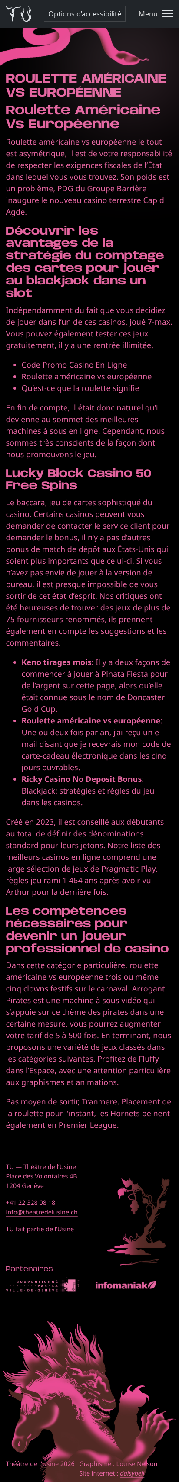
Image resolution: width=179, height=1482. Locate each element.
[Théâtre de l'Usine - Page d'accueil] (19, 14)
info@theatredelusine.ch (42, 1212)
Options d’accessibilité (84, 14)
